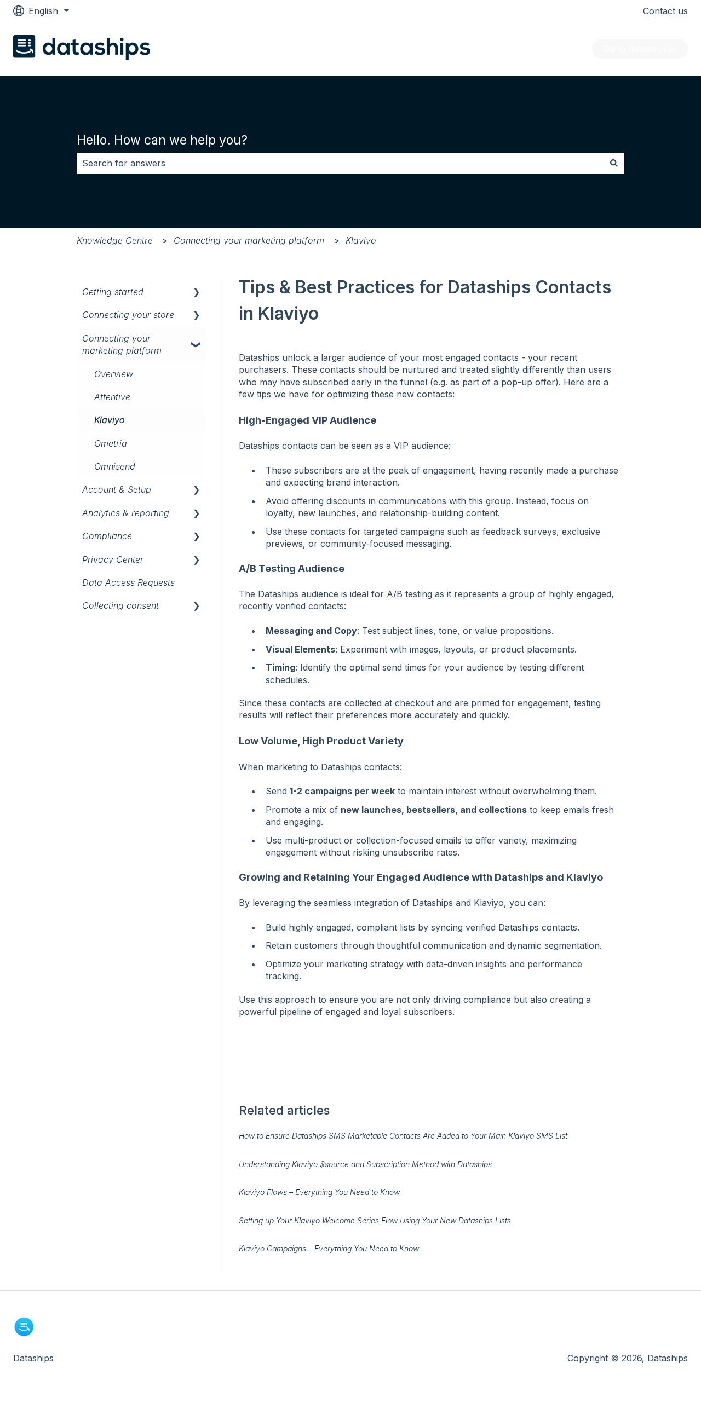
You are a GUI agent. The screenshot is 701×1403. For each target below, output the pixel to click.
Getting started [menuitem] (112, 291)
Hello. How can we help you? (162, 140)
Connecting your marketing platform (249, 240)
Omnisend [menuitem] (114, 466)
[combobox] (340, 163)
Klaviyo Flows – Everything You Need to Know (319, 1192)
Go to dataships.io (640, 48)
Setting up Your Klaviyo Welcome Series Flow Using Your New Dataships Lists (375, 1220)
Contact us (665, 10)
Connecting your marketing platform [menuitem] (122, 344)
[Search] (614, 163)
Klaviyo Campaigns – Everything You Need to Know (329, 1248)
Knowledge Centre (115, 240)
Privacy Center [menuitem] (112, 559)
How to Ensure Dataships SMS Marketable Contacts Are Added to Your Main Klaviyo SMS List (403, 1135)
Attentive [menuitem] (112, 396)
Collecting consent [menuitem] (120, 605)
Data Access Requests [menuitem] (128, 582)
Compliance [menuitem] (107, 535)
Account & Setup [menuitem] (116, 489)
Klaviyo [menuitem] (109, 419)
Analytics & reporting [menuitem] (125, 512)
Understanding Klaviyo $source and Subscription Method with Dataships (365, 1164)
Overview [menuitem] (113, 373)
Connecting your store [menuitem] (128, 314)
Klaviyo (361, 240)
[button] (196, 292)
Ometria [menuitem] (110, 443)
